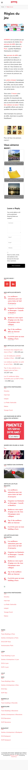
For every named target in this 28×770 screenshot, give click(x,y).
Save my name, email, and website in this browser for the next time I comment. (13, 258)
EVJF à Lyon (5, 667)
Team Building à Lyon (8, 656)
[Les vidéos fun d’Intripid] (14, 478)
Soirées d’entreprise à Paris (9, 638)
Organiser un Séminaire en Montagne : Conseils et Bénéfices (16, 310)
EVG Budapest (5, 736)
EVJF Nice (4, 693)
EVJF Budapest (6, 740)
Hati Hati (7, 395)
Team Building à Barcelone (9, 711)
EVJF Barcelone (6, 722)
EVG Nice (4, 689)
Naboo (6, 406)
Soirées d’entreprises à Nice (10, 685)
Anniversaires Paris (7, 645)
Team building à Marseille (9, 703)
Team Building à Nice (8, 681)
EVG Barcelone (6, 718)
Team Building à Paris (8, 634)
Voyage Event (8, 410)
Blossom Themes (14, 755)
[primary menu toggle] (2, 2)
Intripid (6, 399)
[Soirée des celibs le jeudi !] (14, 459)
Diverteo (6, 391)
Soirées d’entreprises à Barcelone (11, 714)
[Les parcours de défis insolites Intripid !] (14, 439)
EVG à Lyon (4, 663)
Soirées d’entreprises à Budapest (11, 732)
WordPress (14, 756)
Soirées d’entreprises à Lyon (10, 659)
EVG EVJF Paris (6, 642)
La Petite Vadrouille (10, 402)
